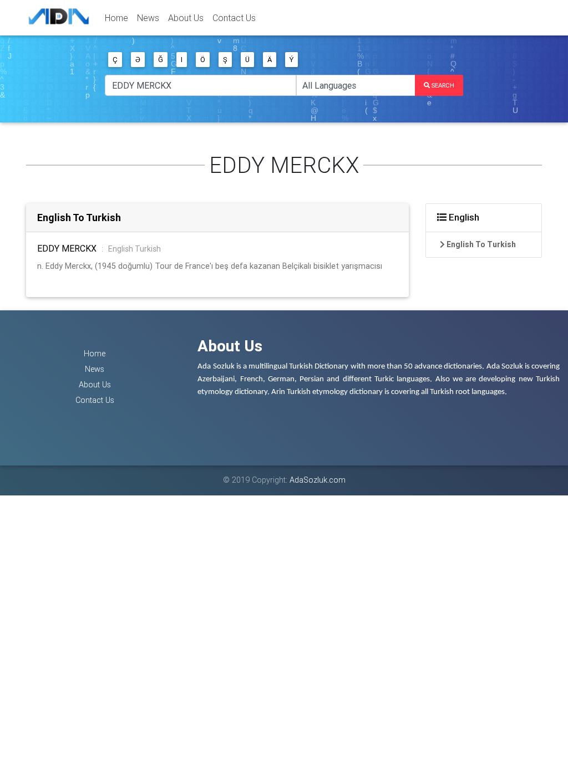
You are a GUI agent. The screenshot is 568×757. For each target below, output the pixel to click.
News (148, 17)
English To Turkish (79, 217)
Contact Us (234, 17)
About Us (186, 17)
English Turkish (134, 249)
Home (116, 17)
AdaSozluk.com (318, 480)
